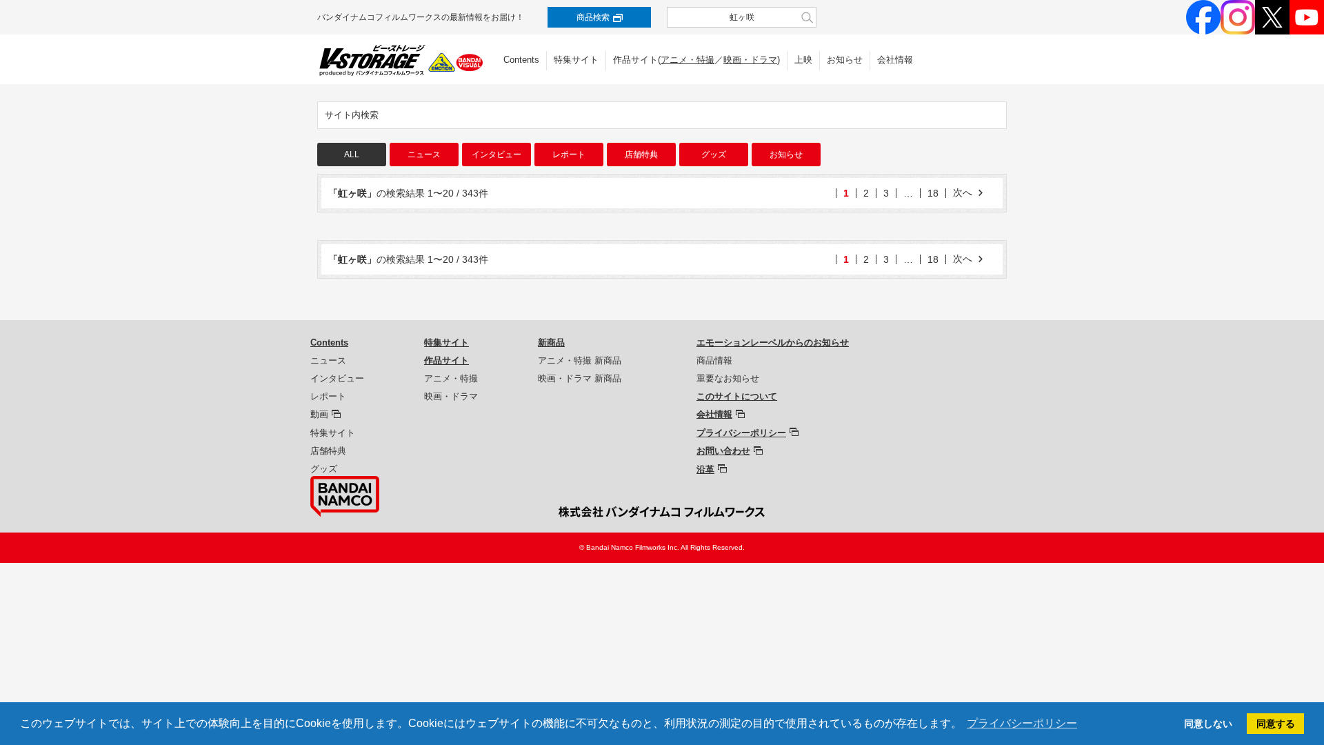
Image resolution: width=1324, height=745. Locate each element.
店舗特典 (641, 154)
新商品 (551, 342)
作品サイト (446, 360)
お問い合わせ (723, 451)
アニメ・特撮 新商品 (579, 360)
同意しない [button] (1208, 723)
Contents (521, 59)
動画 (319, 414)
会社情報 (895, 59)
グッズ (713, 154)
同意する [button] (1275, 723)
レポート (568, 154)
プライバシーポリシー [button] (1022, 723)
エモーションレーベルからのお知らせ (772, 342)
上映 (803, 59)
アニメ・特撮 (687, 59)
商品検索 (593, 17)
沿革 (705, 469)
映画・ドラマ (750, 59)
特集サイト (576, 59)
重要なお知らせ (727, 378)
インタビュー (496, 154)
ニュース (424, 154)
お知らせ (845, 59)
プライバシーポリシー (741, 433)
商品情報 (714, 360)
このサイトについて (736, 396)
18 (933, 193)
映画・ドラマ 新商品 (579, 378)
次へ (962, 192)
